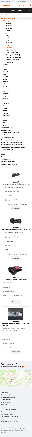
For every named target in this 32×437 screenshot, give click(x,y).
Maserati (5, 98)
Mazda (5, 101)
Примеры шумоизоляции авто (9, 416)
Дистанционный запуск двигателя (12, 140)
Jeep (4, 89)
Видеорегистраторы (12, 15)
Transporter (10, 62)
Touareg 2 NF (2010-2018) (14, 57)
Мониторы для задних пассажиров (13, 147)
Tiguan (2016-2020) (12, 52)
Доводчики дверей (7, 137)
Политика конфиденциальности (10, 395)
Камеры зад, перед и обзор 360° (12, 142)
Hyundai (5, 81)
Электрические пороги (9, 164)
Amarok (8, 23)
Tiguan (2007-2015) (12, 50)
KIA (4, 91)
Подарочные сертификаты (8, 409)
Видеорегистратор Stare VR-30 (16, 280)
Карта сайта (4, 404)
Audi (4, 125)
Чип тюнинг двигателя (8, 161)
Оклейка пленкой (7, 128)
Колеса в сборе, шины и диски (11, 145)
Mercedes (6, 103)
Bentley (5, 64)
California (9, 26)
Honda (5, 79)
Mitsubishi (6, 108)
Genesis (5, 77)
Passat (8, 40)
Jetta (7, 35)
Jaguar (5, 86)
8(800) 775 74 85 (27, 1)
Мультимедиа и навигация (10, 132)
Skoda (5, 118)
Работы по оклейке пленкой (9, 419)
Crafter (8, 30)
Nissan (5, 110)
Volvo (4, 123)
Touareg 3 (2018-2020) (13, 60)
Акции (3, 411)
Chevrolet (6, 72)
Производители (5, 407)
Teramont (9, 47)
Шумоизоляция (6, 130)
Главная (3, 15)
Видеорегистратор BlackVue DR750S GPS (16, 229)
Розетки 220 (5, 154)
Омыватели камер (7, 149)
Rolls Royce (6, 115)
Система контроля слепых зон (11, 157)
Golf (7, 33)
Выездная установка (7, 414)
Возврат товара (5, 402)
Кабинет (19, 5)
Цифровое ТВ (5, 159)
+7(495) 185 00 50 (9, 1)
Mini (4, 106)
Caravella (9, 28)
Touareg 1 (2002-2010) (13, 55)
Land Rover (6, 93)
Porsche (5, 113)
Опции (13, 10)
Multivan (9, 38)
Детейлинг (4, 135)
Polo (7, 45)
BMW (4, 67)
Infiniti (5, 84)
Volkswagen (21, 15)
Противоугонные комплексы (11, 152)
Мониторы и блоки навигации (9, 421)
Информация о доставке (8, 397)
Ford (4, 74)
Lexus (4, 96)
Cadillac (5, 69)
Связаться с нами (6, 399)
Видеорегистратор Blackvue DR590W (16, 184)
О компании (4, 392)
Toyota (5, 120)
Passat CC (9, 43)
